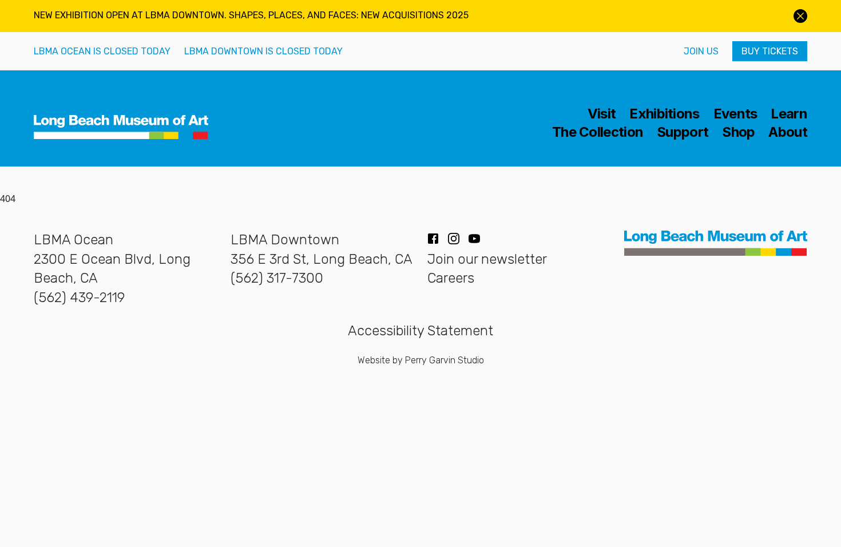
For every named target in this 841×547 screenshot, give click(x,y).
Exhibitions (664, 114)
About (787, 132)
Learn (789, 114)
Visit (602, 114)
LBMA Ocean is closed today (102, 51)
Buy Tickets (769, 51)
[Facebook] (433, 238)
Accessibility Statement (420, 331)
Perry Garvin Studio (444, 360)
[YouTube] (474, 238)
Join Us (701, 51)
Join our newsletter (487, 259)
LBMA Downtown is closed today (263, 51)
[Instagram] (453, 238)
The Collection (597, 132)
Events (735, 114)
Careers (450, 278)
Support (682, 132)
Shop (738, 132)
